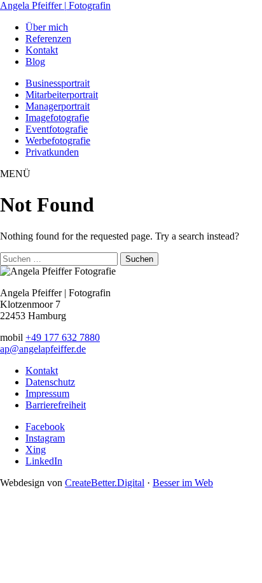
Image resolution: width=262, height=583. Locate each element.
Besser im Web (183, 482)
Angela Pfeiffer (55, 5)
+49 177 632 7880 (62, 337)
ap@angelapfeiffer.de (43, 348)
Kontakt (41, 370)
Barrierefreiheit (55, 404)
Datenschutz (50, 382)
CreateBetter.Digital (104, 482)
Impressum (47, 393)
